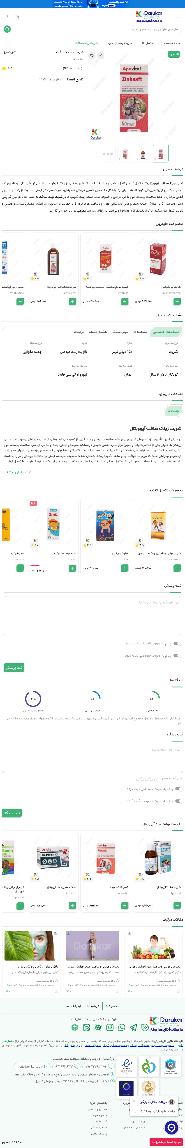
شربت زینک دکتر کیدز (64, 553)
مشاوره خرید (99, 1115)
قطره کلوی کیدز (120, 553)
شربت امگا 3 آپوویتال (169, 887)
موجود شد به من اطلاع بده (166, 1142)
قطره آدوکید (17, 553)
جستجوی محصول (97, 1109)
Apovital (78, 59)
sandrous (175, 559)
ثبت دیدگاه (12, 813)
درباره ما (93, 1006)
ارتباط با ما (73, 1006)
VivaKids (123, 293)
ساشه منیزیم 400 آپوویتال (61, 887)
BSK (126, 559)
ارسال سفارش (99, 1127)
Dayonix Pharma (171, 293)
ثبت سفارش (100, 1121)
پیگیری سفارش (98, 1134)
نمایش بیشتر (15, 472)
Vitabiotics (17, 293)
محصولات (112, 1006)
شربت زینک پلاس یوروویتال (61, 287)
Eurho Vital (69, 293)
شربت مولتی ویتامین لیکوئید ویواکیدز (107, 287)
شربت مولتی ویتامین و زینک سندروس (159, 553)
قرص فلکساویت (119, 887)
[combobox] (96, 29)
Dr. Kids (71, 559)
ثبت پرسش (14, 667)
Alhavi (20, 559)
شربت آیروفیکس (171, 287)
